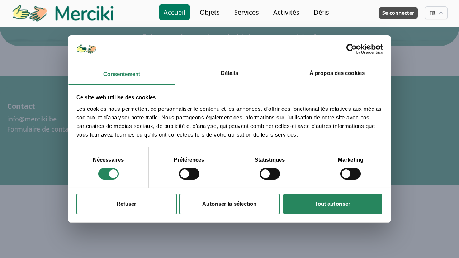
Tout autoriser (332, 204)
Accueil (174, 12)
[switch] (189, 174)
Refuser (127, 204)
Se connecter (398, 12)
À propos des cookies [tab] (337, 73)
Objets (210, 12)
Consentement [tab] (121, 74)
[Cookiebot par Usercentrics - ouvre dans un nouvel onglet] (351, 49)
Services (246, 12)
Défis (321, 12)
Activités (286, 12)
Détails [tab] (229, 73)
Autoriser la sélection (229, 204)
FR (432, 12)
